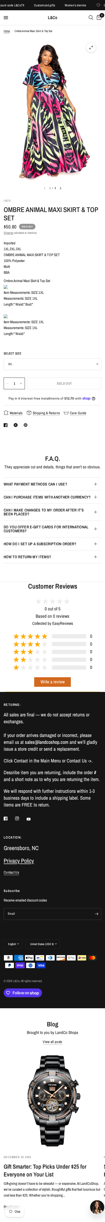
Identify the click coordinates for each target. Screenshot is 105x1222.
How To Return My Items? (27, 556)
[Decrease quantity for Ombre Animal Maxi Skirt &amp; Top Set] (7, 383)
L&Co (52, 17)
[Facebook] (9, 818)
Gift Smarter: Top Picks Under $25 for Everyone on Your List (45, 1170)
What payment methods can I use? (35, 484)
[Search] (91, 17)
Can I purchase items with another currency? (47, 497)
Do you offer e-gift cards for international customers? (46, 529)
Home (7, 31)
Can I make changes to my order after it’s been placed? (44, 512)
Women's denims (69, 5)
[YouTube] (32, 819)
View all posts (52, 1042)
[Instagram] (20, 818)
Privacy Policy (19, 861)
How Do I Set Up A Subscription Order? (40, 543)
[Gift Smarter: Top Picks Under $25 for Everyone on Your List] (52, 1100)
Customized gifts (37, 5)
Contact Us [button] (11, 872)
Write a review (53, 682)
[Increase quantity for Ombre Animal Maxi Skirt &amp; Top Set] (21, 383)
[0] (98, 17)
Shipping (8, 233)
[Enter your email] (96, 914)
